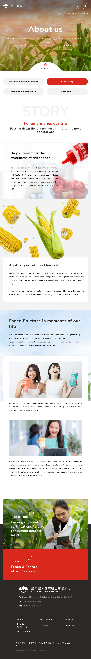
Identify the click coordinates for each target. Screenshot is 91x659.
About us (70, 13)
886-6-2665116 (32, 601)
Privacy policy (23, 631)
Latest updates (45, 619)
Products (69, 619)
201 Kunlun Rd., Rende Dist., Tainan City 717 (50, 597)
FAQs (45, 625)
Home (59, 13)
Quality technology (22, 625)
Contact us (69, 625)
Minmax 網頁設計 (39, 650)
